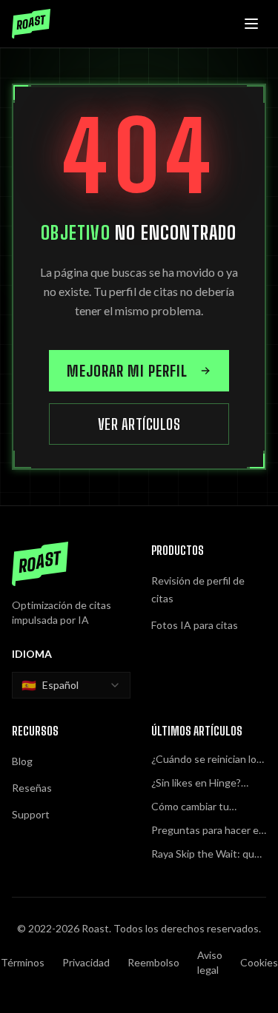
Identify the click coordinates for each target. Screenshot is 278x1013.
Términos (22, 962)
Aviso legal (209, 962)
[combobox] (71, 685)
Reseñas (32, 787)
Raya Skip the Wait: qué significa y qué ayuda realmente (205, 854)
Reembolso (153, 962)
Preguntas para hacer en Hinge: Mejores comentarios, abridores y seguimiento (208, 831)
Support (31, 814)
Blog (22, 761)
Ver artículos (139, 424)
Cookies (259, 962)
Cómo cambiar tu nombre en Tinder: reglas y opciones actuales (194, 807)
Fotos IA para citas (194, 625)
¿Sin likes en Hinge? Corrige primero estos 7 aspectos (206, 783)
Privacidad (86, 962)
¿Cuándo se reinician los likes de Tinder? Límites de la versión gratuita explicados (206, 760)
